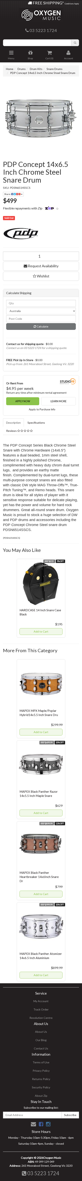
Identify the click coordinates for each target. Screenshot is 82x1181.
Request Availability (43, 266)
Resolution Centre (41, 1017)
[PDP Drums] (41, 233)
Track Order (41, 1009)
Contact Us (41, 1048)
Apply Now (22, 401)
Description (13, 422)
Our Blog (41, 1040)
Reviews (11, 430)
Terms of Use (41, 1062)
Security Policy (41, 1087)
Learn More (58, 401)
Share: (7, 194)
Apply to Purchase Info (42, 409)
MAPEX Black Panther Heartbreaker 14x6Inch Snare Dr (39, 877)
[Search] (75, 42)
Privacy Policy (41, 1070)
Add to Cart (41, 631)
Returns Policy (41, 1079)
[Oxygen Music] (41, 13)
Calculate (42, 326)
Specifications (36, 422)
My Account (41, 1001)
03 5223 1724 (42, 1173)
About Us (41, 1031)
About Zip (41, 1095)
